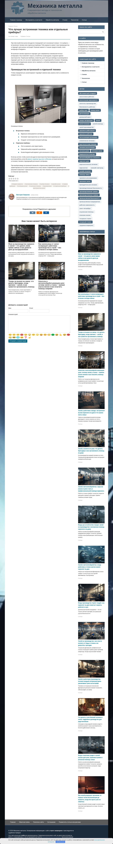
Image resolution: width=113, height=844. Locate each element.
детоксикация (84, 113)
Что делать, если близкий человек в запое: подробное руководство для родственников (90, 719)
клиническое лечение (86, 141)
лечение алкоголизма (87, 147)
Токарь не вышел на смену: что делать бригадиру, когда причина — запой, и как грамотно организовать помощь (21, 284)
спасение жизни (84, 215)
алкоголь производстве (87, 103)
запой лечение (84, 124)
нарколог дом (84, 161)
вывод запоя (95, 110)
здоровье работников (87, 130)
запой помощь (98, 124)
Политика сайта (38, 822)
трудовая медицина (86, 225)
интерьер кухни (22, 186)
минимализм (47, 186)
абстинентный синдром (87, 93)
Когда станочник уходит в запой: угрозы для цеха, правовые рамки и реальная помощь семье (90, 757)
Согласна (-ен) (60, 842)
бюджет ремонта (18, 184)
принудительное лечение (88, 185)
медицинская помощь (87, 154)
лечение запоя (97, 151)
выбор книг (83, 110)
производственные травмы (88, 195)
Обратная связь (24, 822)
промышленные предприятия (89, 202)
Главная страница (16, 20)
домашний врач (84, 117)
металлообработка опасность (89, 157)
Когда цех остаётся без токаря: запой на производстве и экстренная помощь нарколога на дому (91, 527)
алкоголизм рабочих (86, 97)
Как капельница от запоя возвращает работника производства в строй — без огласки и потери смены (49, 246)
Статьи (84, 20)
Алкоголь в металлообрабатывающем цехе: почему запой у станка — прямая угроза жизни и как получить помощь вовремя (51, 285)
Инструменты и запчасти (34, 20)
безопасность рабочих (87, 107)
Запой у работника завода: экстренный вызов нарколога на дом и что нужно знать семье (91, 413)
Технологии (74, 20)
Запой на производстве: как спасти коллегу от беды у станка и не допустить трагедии (90, 643)
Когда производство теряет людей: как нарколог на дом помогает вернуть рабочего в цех (91, 605)
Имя (9, 308)
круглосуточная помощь (87, 144)
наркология (83, 168)
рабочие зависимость (87, 205)
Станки (65, 20)
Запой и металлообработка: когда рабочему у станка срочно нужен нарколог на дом (89, 567)
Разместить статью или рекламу (70, 822)
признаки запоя (84, 181)
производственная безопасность (90, 188)
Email (31, 308)
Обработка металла (52, 20)
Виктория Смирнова (23, 195)
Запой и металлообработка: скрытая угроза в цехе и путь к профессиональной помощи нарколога (91, 489)
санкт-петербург (85, 208)
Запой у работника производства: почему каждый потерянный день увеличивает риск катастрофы (89, 681)
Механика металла (55, 5)
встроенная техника (32, 184)
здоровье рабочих (85, 134)
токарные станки (85, 218)
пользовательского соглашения (51, 837)
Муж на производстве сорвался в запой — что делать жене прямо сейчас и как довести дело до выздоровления (21, 246)
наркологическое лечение (88, 164)
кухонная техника (35, 186)
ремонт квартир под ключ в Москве (39, 159)
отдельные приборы (60, 186)
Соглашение (51, 822)
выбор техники (45, 184)
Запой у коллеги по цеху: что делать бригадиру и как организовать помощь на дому (91, 451)
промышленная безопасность (89, 198)
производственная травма (88, 191)
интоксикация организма (88, 137)
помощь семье (84, 174)
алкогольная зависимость (88, 100)
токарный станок (85, 222)
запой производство (86, 127)
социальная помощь (86, 212)
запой (98, 120)
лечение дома (84, 151)
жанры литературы (86, 120)
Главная (13, 822)
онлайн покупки (85, 171)
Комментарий (13, 314)
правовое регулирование (88, 178)
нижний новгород (97, 168)
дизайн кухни (56, 184)
